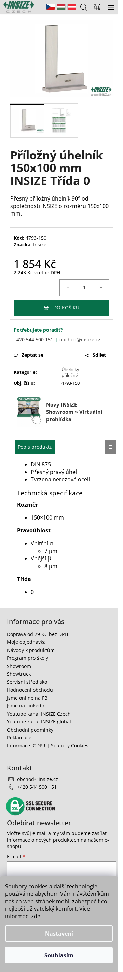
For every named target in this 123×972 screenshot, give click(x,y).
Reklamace (19, 737)
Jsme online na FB (27, 698)
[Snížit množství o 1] (68, 288)
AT (71, 7)
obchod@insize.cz (79, 339)
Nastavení (59, 933)
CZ (50, 7)
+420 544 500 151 (33, 339)
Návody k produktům (31, 650)
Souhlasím (58, 955)
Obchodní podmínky (30, 730)
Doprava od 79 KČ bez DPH (37, 634)
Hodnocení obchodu (30, 690)
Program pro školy (27, 658)
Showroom (19, 666)
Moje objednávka (26, 642)
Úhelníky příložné (70, 372)
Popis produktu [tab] (35, 447)
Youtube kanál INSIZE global (39, 721)
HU (61, 7)
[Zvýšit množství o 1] (101, 288)
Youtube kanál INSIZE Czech (39, 714)
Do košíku (66, 307)
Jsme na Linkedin (26, 705)
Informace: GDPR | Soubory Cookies (47, 745)
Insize (39, 244)
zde (35, 916)
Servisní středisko (27, 682)
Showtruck (19, 674)
